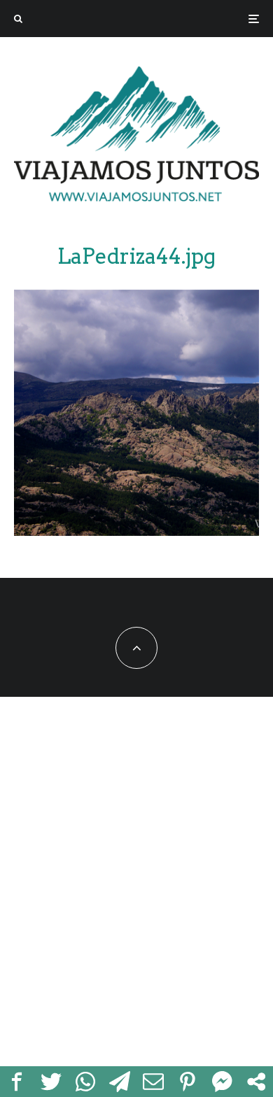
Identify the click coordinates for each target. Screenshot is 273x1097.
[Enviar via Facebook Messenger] (222, 1081)
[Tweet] (51, 1081)
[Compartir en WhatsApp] (86, 1081)
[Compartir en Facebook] (17, 1081)
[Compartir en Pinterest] (188, 1081)
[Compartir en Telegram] (119, 1081)
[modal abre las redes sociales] (256, 1081)
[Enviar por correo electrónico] (153, 1081)
